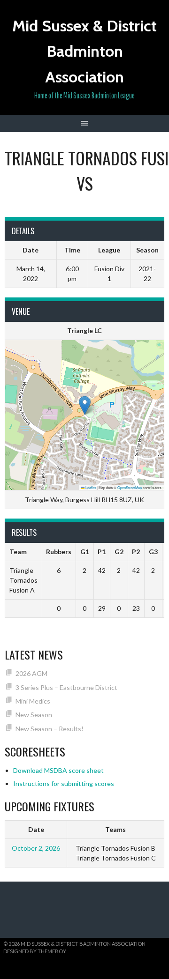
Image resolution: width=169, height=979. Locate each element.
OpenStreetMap (129, 487)
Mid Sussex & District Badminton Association (84, 51)
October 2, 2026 (36, 848)
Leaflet (90, 487)
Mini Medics (32, 701)
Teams (115, 829)
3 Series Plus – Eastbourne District (66, 687)
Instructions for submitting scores (63, 783)
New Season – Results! (49, 729)
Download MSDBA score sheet (58, 770)
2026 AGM (31, 673)
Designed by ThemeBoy (34, 951)
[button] (85, 405)
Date (36, 829)
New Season (33, 715)
